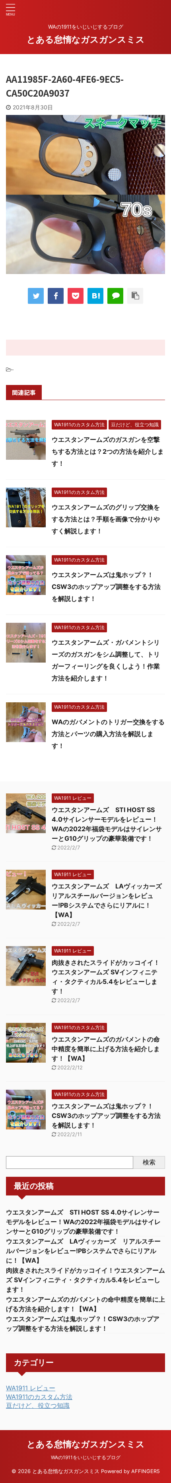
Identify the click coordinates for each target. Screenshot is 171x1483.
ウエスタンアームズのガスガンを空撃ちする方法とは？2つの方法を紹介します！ (108, 451)
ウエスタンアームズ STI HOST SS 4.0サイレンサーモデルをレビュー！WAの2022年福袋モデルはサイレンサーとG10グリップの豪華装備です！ (83, 1221)
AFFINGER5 (145, 1471)
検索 (149, 1162)
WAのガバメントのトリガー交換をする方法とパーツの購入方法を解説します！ (108, 734)
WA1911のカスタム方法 (39, 1397)
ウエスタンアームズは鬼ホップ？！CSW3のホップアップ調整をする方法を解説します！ (106, 587)
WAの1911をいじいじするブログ (85, 1457)
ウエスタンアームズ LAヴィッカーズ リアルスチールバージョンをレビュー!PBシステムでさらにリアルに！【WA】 (83, 1250)
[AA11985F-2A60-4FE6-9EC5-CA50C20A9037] (95, 296)
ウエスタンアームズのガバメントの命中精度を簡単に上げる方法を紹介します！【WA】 (106, 1048)
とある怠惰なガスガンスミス (86, 39)
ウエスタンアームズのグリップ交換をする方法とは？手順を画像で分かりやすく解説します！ (106, 519)
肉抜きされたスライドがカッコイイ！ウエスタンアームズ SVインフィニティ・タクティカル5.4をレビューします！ (85, 1279)
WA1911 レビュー (30, 1388)
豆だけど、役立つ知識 (38, 1405)
